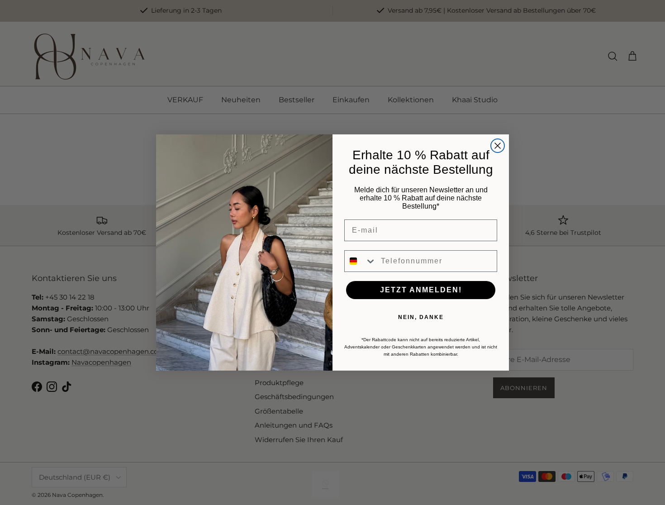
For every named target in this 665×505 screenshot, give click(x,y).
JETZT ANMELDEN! (421, 290)
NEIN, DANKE (421, 317)
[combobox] (360, 261)
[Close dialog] (497, 145)
